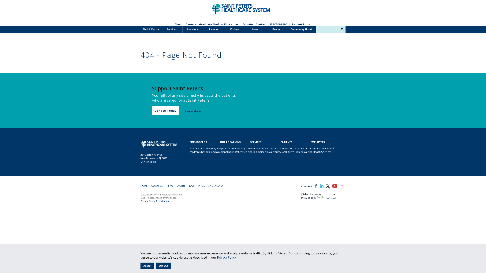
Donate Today (166, 110)
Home (144, 185)
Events (276, 29)
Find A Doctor (151, 29)
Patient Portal (301, 24)
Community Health (301, 29)
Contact (261, 24)
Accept (147, 265)
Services (172, 29)
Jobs (192, 185)
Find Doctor (198, 142)
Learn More (193, 111)
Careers (191, 24)
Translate (330, 198)
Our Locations (230, 142)
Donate (248, 24)
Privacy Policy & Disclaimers (155, 201)
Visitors (234, 29)
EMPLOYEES (318, 142)
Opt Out (163, 265)
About (178, 24)
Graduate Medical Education (218, 24)
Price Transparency (210, 185)
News (255, 29)
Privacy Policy (226, 257)
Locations (193, 29)
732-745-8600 (278, 24)
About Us (157, 185)
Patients (213, 29)
